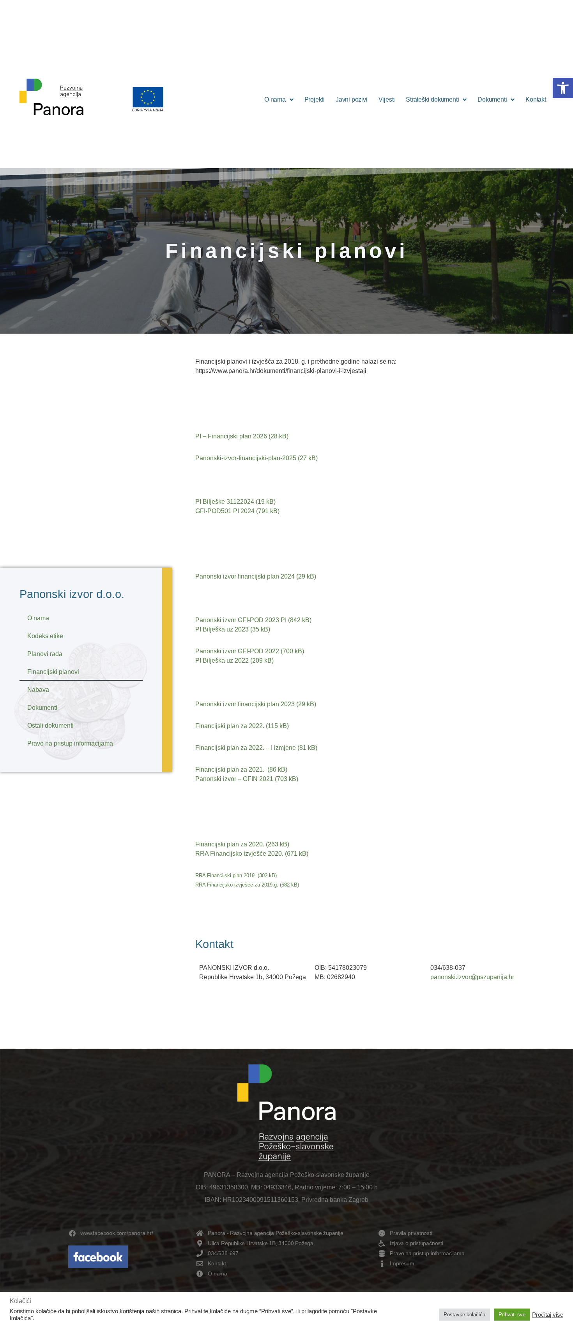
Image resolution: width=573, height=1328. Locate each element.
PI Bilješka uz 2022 (222, 660)
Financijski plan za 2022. (229, 726)
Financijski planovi (53, 671)
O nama (275, 99)
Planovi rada (44, 654)
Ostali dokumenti (50, 725)
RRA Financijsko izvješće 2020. (239, 853)
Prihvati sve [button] (512, 1314)
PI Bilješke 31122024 (225, 501)
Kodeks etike (45, 636)
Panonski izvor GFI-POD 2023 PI (240, 620)
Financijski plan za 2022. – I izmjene (245, 747)
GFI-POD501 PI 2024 (225, 511)
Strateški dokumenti (432, 99)
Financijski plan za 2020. (229, 844)
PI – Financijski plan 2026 (231, 436)
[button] (563, 88)
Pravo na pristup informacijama (70, 743)
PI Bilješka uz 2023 (222, 629)
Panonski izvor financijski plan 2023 (245, 704)
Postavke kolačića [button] (464, 1314)
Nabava (38, 689)
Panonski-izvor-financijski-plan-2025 (245, 458)
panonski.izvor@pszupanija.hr (472, 977)
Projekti (314, 99)
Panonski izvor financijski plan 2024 (245, 576)
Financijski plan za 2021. (230, 769)
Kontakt (535, 99)
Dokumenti (492, 99)
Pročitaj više (547, 1315)
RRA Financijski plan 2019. (225, 875)
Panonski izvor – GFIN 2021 (234, 779)
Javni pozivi (352, 99)
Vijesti (386, 99)
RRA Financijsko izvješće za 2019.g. (236, 885)
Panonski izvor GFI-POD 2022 (237, 651)
